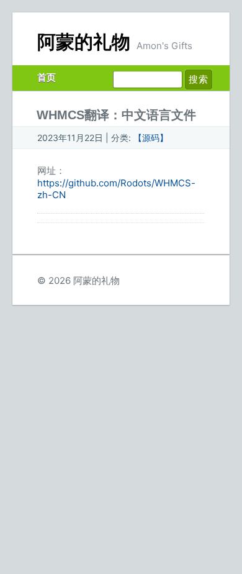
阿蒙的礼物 (83, 42)
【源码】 (150, 137)
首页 (46, 77)
